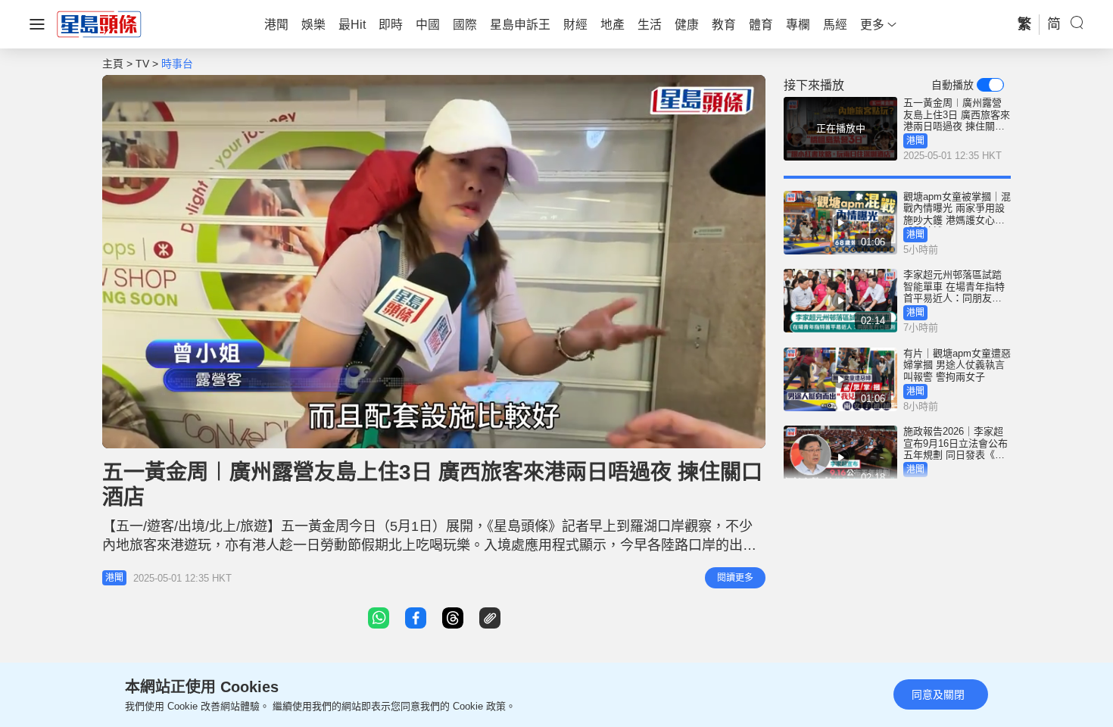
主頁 (112, 64)
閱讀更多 (735, 578)
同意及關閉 (938, 694)
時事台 (177, 64)
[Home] (99, 23)
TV (142, 64)
